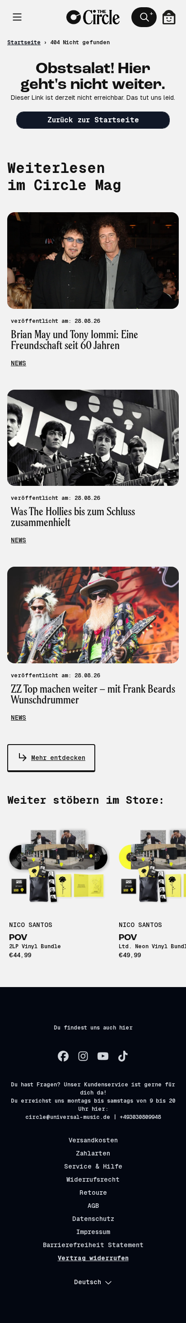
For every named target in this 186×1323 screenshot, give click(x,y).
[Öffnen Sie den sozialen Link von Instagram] (83, 1056)
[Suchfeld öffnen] (144, 17)
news (18, 363)
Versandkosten (93, 1140)
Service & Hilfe (93, 1166)
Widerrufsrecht (93, 1179)
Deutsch (87, 1282)
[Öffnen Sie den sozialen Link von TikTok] (123, 1056)
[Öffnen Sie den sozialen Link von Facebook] (63, 1056)
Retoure (93, 1192)
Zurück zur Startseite (93, 120)
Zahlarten (93, 1153)
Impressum (93, 1231)
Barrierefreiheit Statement (93, 1244)
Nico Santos (30, 924)
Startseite (24, 42)
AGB (93, 1205)
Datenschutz (93, 1218)
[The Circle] (93, 17)
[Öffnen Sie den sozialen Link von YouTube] (103, 1056)
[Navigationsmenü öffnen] (17, 17)
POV (18, 937)
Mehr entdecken (58, 757)
